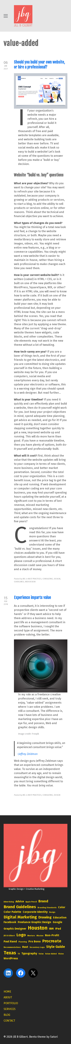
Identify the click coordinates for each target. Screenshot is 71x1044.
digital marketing (20, 917)
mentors (31, 936)
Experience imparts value (32, 597)
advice (20, 901)
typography (29, 953)
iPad (58, 928)
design (52, 912)
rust (25, 947)
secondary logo (37, 947)
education (60, 917)
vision (61, 954)
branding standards (47, 907)
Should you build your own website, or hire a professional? (39, 64)
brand (43, 901)
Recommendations (12, 947)
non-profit (52, 935)
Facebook (10, 922)
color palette (12, 911)
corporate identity (35, 911)
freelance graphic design (34, 922)
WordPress (11, 958)
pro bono (34, 941)
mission (40, 936)
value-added (51, 954)
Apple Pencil (31, 902)
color (61, 907)
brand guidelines (20, 906)
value (41, 954)
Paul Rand (10, 941)
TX (19, 954)
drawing (45, 917)
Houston (37, 928)
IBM (51, 928)
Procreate (51, 941)
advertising (9, 902)
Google (57, 922)
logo (21, 934)
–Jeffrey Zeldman (27, 754)
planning (22, 942)
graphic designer (15, 928)
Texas (10, 953)
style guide (55, 947)
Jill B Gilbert (9, 936)
